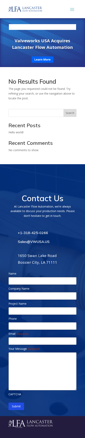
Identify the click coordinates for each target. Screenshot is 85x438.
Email (18, 334)
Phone (12, 318)
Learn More (42, 59)
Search (70, 113)
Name (12, 273)
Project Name (17, 303)
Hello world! (16, 132)
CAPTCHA (14, 394)
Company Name (18, 288)
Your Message (24, 349)
